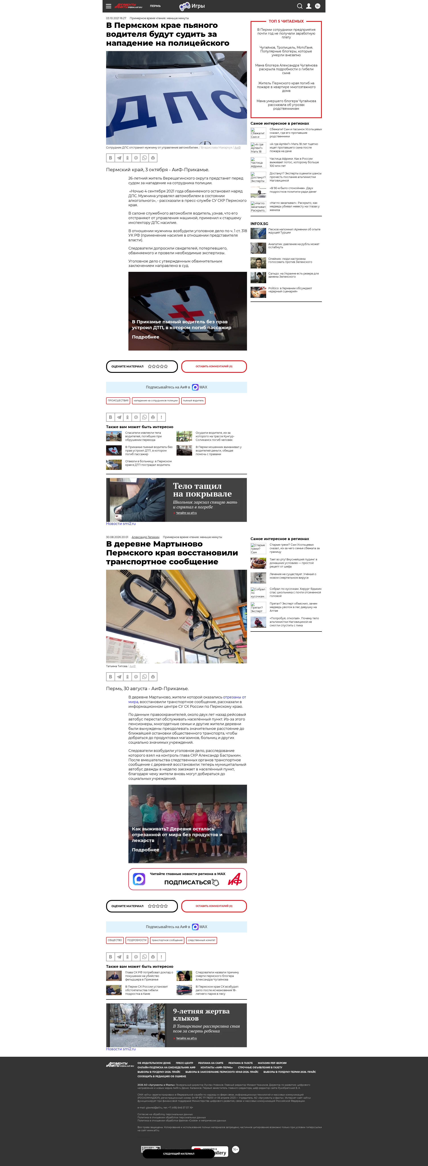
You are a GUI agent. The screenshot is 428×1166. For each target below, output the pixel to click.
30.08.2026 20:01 (117, 537)
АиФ (238, 147)
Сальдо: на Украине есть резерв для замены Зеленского (293, 275)
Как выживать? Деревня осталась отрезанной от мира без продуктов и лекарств (177, 834)
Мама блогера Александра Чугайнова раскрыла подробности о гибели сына (286, 69)
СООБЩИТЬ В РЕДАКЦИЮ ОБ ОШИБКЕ (162, 1076)
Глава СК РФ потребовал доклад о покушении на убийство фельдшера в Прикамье (149, 976)
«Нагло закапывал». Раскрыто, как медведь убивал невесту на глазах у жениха (295, 206)
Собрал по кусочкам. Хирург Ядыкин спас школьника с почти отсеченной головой (295, 592)
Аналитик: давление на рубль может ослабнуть (293, 246)
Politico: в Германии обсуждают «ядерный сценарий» (290, 290)
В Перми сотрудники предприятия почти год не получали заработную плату (286, 33)
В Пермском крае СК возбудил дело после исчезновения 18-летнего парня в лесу (217, 990)
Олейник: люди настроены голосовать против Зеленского (290, 260)
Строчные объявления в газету (260, 1067)
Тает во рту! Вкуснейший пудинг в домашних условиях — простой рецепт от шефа (293, 563)
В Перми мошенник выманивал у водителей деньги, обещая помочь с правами (219, 450)
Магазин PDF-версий (272, 1063)
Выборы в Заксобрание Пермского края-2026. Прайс (221, 1072)
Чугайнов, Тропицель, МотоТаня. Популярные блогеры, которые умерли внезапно (286, 51)
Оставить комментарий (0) (214, 366)
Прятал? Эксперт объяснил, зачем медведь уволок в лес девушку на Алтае (293, 607)
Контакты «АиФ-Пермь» (217, 1067)
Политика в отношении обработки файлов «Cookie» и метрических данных (182, 1120)
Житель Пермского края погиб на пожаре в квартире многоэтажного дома (286, 87)
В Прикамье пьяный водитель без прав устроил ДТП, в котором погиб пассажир (181, 324)
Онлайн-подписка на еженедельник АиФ (166, 1067)
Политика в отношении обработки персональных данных (172, 1117)
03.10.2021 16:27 (116, 18)
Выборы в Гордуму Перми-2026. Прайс (289, 1072)
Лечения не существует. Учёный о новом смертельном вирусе (293, 575)
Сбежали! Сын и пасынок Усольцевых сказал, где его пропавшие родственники (296, 133)
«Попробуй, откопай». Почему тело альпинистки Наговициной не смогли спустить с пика (294, 622)
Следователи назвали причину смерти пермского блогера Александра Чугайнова (217, 976)
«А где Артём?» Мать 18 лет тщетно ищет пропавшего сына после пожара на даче (294, 147)
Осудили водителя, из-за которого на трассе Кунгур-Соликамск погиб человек (215, 436)
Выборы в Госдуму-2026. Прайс (159, 1072)
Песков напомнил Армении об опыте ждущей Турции (294, 231)
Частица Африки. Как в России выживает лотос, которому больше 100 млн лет (294, 162)
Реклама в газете (240, 1063)
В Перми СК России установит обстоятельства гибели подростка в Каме (146, 990)
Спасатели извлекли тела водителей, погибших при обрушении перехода (143, 436)
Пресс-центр (184, 1063)
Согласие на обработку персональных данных (165, 1114)
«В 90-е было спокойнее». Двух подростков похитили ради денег (293, 189)
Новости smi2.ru (121, 524)
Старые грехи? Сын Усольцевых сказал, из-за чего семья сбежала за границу (295, 548)
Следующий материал (178, 1153)
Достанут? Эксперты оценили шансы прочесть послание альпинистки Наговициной (295, 177)
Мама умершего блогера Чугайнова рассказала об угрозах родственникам (286, 105)
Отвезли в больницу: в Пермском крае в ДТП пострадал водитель (148, 463)
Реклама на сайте (210, 1063)
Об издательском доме (154, 1063)
